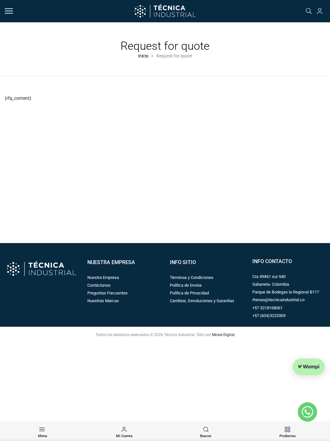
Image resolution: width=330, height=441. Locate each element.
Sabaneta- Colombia (270, 284)
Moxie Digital (223, 335)
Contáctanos (99, 285)
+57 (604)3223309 (269, 315)
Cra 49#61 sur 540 (269, 276)
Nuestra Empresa (103, 277)
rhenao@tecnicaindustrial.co (278, 299)
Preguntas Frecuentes (107, 293)
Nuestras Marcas (103, 300)
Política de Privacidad (189, 293)
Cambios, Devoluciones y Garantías (202, 300)
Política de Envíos (186, 285)
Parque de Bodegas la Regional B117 (285, 292)
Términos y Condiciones (191, 277)
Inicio (143, 56)
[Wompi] (309, 367)
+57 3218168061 (267, 307)
